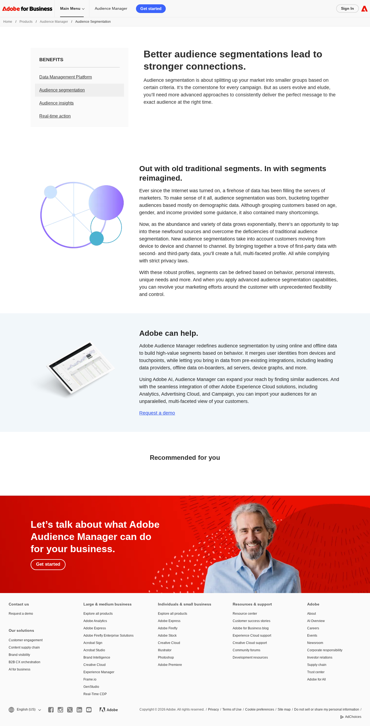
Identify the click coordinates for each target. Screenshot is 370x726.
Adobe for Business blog (251, 628)
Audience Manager (111, 8)
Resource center (245, 614)
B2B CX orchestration (24, 662)
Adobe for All (316, 679)
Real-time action (55, 116)
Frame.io (89, 679)
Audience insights (56, 103)
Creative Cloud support (250, 643)
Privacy (213, 709)
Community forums (246, 650)
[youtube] (89, 709)
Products (26, 22)
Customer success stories (251, 621)
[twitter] (70, 709)
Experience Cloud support (252, 635)
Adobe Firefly (167, 628)
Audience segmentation (62, 90)
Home (7, 22)
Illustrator (164, 650)
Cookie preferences (259, 709)
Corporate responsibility (324, 650)
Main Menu (70, 8)
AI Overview (316, 621)
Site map (284, 709)
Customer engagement (26, 640)
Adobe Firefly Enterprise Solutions (108, 635)
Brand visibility (19, 655)
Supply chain (316, 665)
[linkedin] (79, 709)
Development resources (250, 657)
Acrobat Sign (92, 643)
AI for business (19, 669)
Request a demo (157, 413)
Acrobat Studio (94, 650)
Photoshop (166, 657)
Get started (150, 8)
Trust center (315, 672)
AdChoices (353, 717)
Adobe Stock (167, 635)
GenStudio (91, 687)
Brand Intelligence (96, 657)
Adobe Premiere (170, 665)
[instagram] (60, 709)
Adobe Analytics (95, 621)
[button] (24, 709)
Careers (313, 628)
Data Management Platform (65, 77)
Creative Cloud (94, 665)
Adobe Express (94, 628)
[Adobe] (364, 8)
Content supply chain (24, 647)
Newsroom (315, 643)
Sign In (347, 8)
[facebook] (51, 709)
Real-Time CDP (95, 694)
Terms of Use (232, 709)
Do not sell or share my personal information (326, 709)
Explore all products (98, 614)
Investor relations (319, 657)
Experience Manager (98, 672)
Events (312, 635)
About (311, 614)
